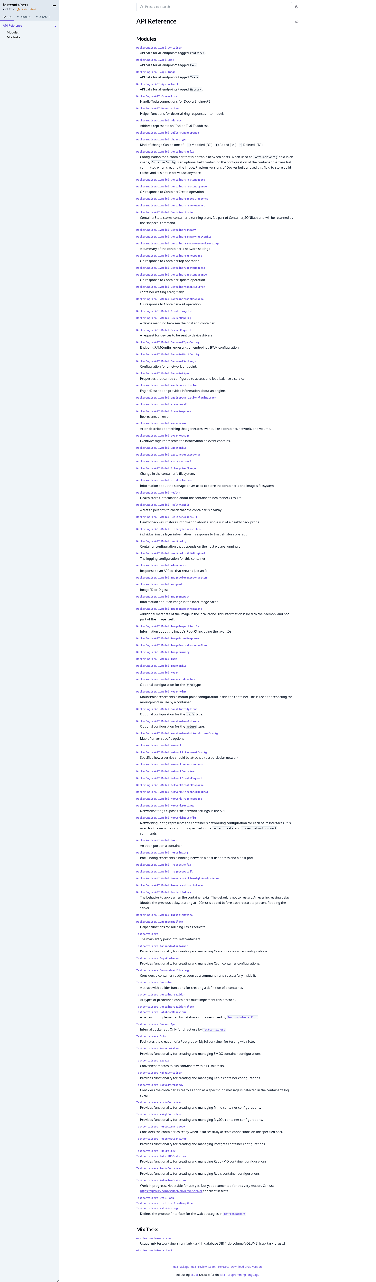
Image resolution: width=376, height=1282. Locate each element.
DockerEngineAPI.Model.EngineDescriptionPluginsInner (176, 397)
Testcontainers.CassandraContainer (162, 946)
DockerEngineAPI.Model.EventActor (161, 423)
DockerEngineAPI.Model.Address (159, 120)
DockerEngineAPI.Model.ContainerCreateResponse (171, 186)
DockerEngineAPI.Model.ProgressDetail (164, 871)
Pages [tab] (7, 16)
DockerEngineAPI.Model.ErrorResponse (163, 411)
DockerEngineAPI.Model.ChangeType (161, 139)
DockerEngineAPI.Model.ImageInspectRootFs (167, 626)
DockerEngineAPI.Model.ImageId (159, 584)
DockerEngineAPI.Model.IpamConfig (161, 665)
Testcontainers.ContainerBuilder (160, 994)
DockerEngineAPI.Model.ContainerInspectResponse (172, 198)
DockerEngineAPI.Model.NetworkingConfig (166, 817)
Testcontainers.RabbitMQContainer (161, 1156)
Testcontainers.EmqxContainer (158, 1048)
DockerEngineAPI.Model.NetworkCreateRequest (169, 778)
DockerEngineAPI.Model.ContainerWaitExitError (170, 286)
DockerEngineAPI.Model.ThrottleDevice (164, 914)
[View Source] (297, 19)
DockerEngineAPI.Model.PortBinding (162, 852)
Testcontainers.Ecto (151, 1036)
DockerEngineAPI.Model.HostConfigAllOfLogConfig (172, 553)
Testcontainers (147, 933)
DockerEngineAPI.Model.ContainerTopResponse (169, 255)
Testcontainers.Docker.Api (155, 1024)
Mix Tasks (13, 37)
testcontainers (15, 4)
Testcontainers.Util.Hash (155, 1197)
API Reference (12, 25)
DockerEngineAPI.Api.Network (157, 84)
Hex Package (181, 1266)
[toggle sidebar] (53, 6)
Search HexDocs (218, 1266)
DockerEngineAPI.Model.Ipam (156, 658)
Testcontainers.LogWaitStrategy (159, 1084)
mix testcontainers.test (154, 1250)
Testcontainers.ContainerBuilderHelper (165, 1006)
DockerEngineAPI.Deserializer (158, 108)
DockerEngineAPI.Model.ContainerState (164, 212)
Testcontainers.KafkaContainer (159, 1072)
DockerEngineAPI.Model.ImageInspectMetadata (169, 608)
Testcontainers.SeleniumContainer (161, 1180)
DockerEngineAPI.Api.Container (159, 47)
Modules (13, 32)
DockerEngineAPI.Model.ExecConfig (161, 447)
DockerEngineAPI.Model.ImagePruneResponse (167, 638)
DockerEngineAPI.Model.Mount (157, 672)
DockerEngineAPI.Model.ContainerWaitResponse (170, 298)
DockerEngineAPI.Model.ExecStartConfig (165, 461)
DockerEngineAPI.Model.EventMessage (163, 435)
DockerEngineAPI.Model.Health (158, 492)
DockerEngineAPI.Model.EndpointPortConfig (167, 354)
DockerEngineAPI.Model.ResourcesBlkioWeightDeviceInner (177, 878)
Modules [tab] (23, 16)
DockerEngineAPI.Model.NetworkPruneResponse (169, 798)
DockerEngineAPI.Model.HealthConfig (163, 504)
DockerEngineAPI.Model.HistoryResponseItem (168, 529)
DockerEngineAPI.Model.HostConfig (161, 541)
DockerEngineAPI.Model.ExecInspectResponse (168, 454)
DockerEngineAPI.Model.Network (159, 745)
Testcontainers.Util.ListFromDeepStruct (166, 1203)
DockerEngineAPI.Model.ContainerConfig (165, 151)
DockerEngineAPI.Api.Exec (155, 59)
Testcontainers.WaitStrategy (157, 1208)
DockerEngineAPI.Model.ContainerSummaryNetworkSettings (177, 243)
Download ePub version (246, 1266)
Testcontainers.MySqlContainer (159, 1114)
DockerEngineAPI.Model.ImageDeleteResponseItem (171, 577)
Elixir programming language (239, 1275)
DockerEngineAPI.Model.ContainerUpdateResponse (171, 274)
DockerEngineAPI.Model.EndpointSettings (166, 361)
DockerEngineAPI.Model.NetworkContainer (166, 771)
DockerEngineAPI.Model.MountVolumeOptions (167, 721)
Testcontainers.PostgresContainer (161, 1138)
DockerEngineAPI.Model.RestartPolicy (163, 892)
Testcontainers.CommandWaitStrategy (163, 970)
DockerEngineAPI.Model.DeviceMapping (163, 317)
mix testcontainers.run (153, 1238)
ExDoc (194, 1275)
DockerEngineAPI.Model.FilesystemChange (166, 468)
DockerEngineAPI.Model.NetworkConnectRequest (170, 764)
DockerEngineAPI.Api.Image (155, 72)
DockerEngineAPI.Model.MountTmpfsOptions (166, 709)
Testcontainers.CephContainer (158, 958)
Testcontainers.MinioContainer (159, 1102)
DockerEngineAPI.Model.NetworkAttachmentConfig (171, 752)
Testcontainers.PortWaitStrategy (160, 1126)
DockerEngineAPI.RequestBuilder (159, 921)
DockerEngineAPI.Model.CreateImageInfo (165, 311)
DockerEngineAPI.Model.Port (156, 840)
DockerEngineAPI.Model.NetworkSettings (165, 805)
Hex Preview (199, 1266)
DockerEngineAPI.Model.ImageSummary (163, 652)
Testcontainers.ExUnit (152, 1060)
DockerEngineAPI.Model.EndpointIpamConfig (167, 342)
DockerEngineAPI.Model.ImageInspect (163, 596)
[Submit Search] (141, 7)
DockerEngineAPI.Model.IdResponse (161, 565)
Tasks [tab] (43, 16)
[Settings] (297, 7)
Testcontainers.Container (155, 982)
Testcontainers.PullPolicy (155, 1150)
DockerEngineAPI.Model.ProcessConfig (163, 864)
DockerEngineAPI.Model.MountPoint (161, 691)
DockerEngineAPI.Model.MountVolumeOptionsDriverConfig (177, 733)
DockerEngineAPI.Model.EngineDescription (166, 385)
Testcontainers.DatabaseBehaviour (161, 1012)
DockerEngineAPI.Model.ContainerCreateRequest (170, 179)
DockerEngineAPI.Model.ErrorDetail (162, 404)
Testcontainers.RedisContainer (159, 1168)
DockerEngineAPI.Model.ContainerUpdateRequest (170, 267)
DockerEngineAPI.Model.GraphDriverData (165, 480)
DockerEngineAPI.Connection (156, 96)
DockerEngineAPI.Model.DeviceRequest (163, 330)
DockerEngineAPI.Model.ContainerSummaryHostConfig (174, 236)
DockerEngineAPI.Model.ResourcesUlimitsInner (170, 885)
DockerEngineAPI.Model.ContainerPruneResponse (170, 205)
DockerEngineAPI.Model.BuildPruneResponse (167, 132)
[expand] (55, 26)
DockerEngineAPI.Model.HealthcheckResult (166, 516)
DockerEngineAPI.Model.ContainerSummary (166, 229)
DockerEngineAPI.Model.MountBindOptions (166, 679)
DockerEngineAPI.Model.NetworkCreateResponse (170, 785)
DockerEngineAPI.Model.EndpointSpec (163, 373)
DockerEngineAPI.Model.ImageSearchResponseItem (171, 645)
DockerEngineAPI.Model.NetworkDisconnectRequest (172, 791)
